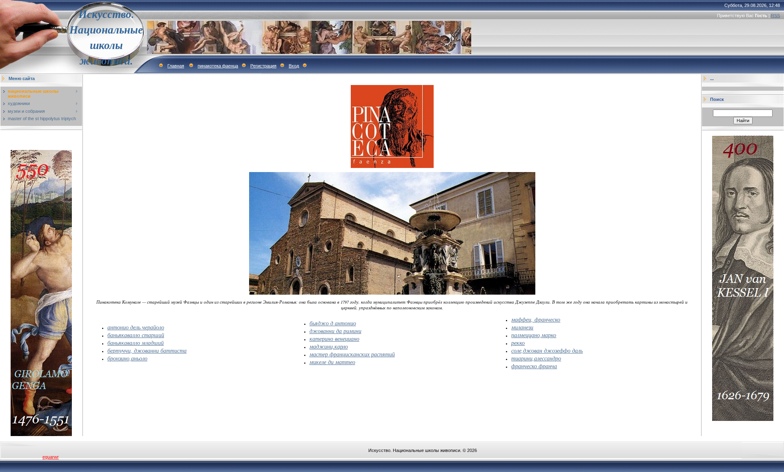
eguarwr (50, 456)
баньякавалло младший (135, 343)
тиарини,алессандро (536, 358)
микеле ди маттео (332, 362)
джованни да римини (335, 331)
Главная (175, 65)
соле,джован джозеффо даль (547, 350)
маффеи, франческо (535, 319)
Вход (294, 65)
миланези (522, 327)
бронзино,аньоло (127, 358)
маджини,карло (329, 346)
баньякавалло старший (135, 335)
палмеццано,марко (533, 335)
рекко (518, 343)
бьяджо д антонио (333, 323)
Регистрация (263, 65)
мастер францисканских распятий (352, 354)
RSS (775, 15)
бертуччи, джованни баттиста (147, 350)
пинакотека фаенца (218, 65)
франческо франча (534, 366)
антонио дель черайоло (135, 327)
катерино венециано (334, 338)
